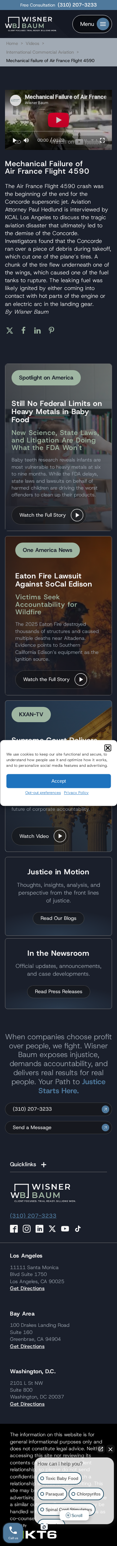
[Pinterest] (54, 330)
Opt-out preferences (43, 792)
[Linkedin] (40, 330)
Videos (32, 43)
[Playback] (14, 140)
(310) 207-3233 (77, 4)
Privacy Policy (76, 792)
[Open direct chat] (100, 1449)
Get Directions (27, 1288)
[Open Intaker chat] (44, 1527)
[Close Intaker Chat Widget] (110, 1449)
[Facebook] (26, 330)
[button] (108, 748)
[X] (12, 330)
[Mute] (26, 140)
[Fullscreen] (102, 140)
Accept (58, 781)
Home (12, 43)
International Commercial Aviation (40, 52)
